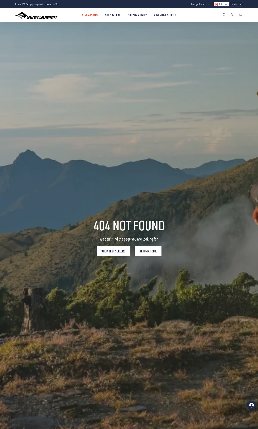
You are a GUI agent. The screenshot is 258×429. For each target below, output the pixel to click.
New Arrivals (90, 15)
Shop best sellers (113, 251)
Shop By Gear (113, 15)
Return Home (148, 251)
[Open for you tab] (251, 405)
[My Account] (231, 15)
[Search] (224, 15)
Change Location (199, 4)
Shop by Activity (137, 15)
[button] (228, 4)
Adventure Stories (165, 15)
